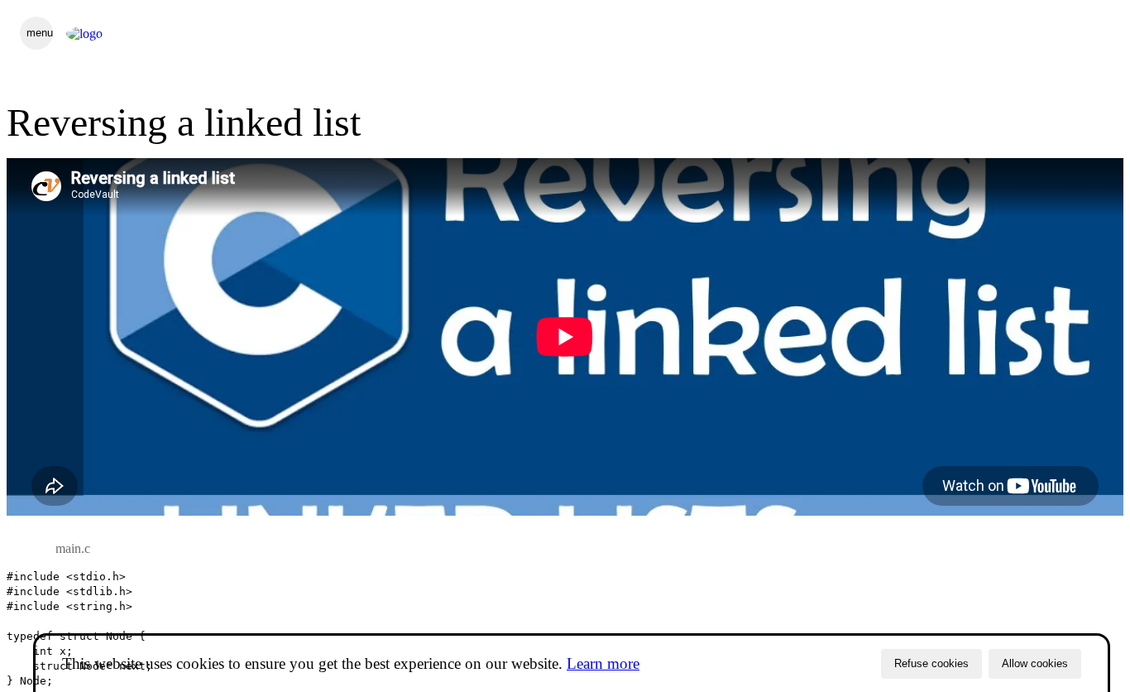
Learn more (603, 663)
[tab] (73, 549)
